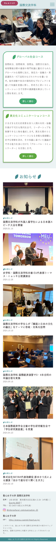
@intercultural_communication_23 (22, 510)
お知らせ (9, 218)
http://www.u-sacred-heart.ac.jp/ (24, 520)
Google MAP (14, 503)
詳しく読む (28, 101)
